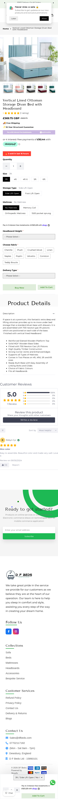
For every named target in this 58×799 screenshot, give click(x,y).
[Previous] (5, 3)
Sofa (8, 652)
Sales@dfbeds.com (21, 737)
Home (6, 29)
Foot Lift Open (32, 193)
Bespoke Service (15, 678)
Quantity (7, 159)
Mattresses (12, 662)
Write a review (29, 420)
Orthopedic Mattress (15, 213)
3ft (6, 179)
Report (16, 465)
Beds (8, 657)
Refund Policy (13, 697)
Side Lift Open (12, 193)
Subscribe (29, 536)
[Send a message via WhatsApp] (53, 782)
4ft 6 (25, 179)
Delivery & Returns (16, 713)
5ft (35, 179)
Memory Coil (29, 207)
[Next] (53, 3)
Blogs (9, 718)
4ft (15, 179)
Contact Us (12, 708)
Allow (44, 18)
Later (13, 18)
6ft (44, 179)
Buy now (19, 288)
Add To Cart (38, 796)
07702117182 (17, 743)
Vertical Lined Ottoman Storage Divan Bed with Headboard (32, 29)
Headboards (12, 668)
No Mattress (11, 207)
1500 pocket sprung (41, 213)
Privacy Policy (13, 703)
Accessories (12, 673)
